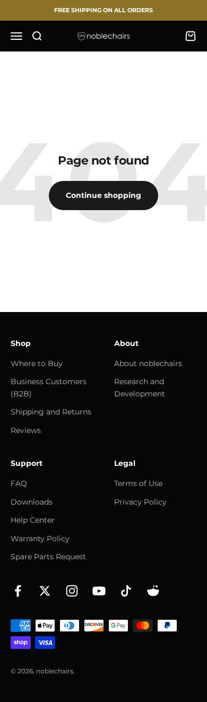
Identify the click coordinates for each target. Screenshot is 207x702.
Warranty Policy (40, 538)
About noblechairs (148, 363)
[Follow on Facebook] (18, 591)
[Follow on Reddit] (153, 591)
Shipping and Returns (51, 412)
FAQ (19, 483)
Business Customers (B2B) (49, 387)
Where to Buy (37, 363)
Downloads (32, 502)
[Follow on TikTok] (126, 591)
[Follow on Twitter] (45, 591)
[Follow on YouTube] (99, 591)
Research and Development (139, 387)
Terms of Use (138, 483)
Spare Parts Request (48, 556)
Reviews (26, 430)
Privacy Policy (140, 502)
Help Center (33, 520)
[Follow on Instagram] (72, 591)
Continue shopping (103, 195)
